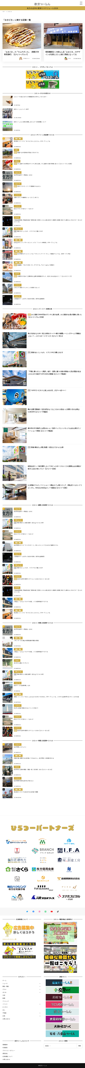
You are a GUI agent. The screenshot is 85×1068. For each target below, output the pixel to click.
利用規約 (5, 1047)
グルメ (4, 989)
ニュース (5, 983)
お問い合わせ (6, 1019)
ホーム (4, 980)
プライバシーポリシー (9, 1050)
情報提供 (5, 1044)
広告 (4, 1016)
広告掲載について (8, 1056)
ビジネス (5, 1007)
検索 (79, 1046)
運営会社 (5, 1053)
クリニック (6, 1001)
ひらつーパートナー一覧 (9, 939)
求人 (4, 1010)
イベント (5, 1004)
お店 (4, 995)
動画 (4, 998)
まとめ (4, 992)
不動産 (4, 1013)
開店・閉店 (6, 986)
